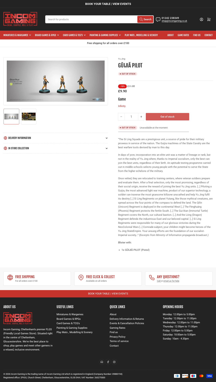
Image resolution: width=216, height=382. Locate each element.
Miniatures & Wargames (15, 35)
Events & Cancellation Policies (127, 323)
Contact (209, 35)
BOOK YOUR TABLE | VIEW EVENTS (108, 4)
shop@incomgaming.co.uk (174, 21)
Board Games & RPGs (45, 35)
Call (159, 281)
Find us (196, 35)
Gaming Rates (117, 327)
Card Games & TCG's (73, 35)
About (170, 35)
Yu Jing (121, 59)
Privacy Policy (117, 336)
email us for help (171, 281)
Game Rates (183, 35)
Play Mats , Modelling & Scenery (141, 35)
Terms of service (119, 341)
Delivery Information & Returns (127, 318)
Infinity (122, 106)
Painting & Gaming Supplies (104, 35)
